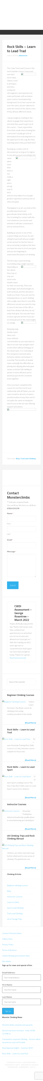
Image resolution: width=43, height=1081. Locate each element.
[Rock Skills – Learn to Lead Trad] (16, 739)
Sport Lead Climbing (15, 908)
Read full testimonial (18, 658)
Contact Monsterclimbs (12, 933)
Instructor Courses (16, 804)
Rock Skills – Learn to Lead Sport (21, 768)
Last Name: (7, 997)
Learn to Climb (13, 902)
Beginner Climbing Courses (20, 695)
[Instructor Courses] (11, 811)
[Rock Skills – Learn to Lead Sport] (16, 776)
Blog (18, 459)
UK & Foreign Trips (14, 919)
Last (8, 534)
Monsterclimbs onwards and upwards (17, 1025)
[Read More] (30, 723)
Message (11, 551)
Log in (32, 1067)
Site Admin (6, 961)
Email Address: (8, 972)
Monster (25, 1065)
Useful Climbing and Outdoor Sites (16, 956)
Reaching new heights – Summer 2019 (17, 1048)
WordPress (24, 1067)
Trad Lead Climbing (28, 459)
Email (10, 540)
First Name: (7, 985)
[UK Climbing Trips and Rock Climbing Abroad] (20, 847)
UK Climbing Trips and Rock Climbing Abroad (21, 837)
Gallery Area (7, 939)
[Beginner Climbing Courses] (14, 701)
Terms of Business (9, 950)
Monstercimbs (29, 1062)
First (9, 524)
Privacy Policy (7, 944)
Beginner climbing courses (17, 885)
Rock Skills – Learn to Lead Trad (21, 731)
